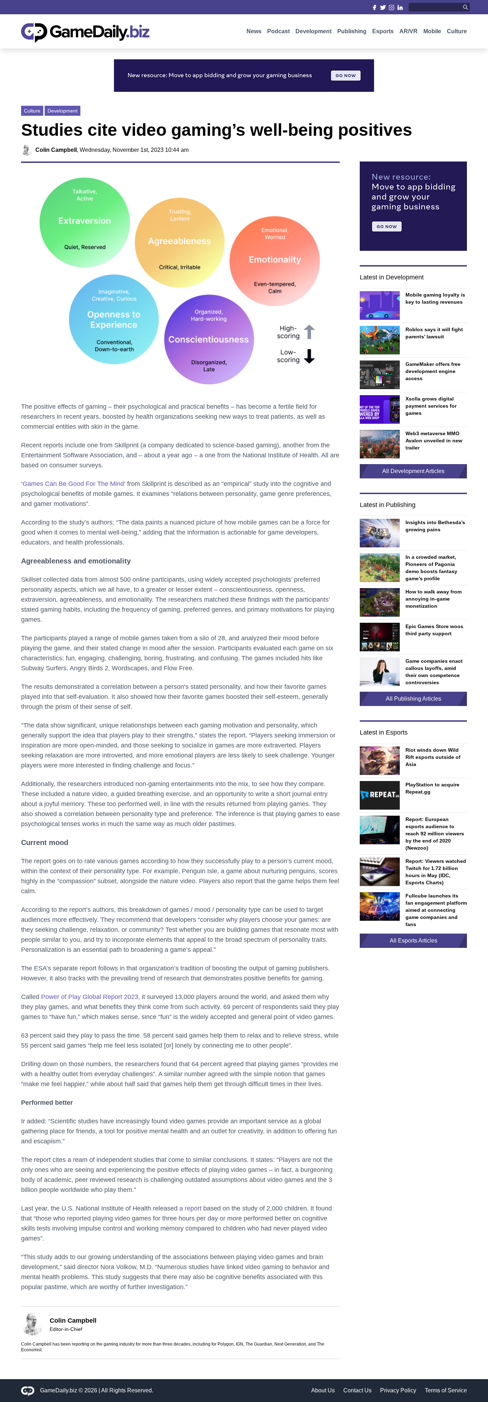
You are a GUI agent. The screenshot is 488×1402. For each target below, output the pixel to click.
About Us (323, 1390)
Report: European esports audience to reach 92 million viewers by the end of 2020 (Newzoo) (434, 833)
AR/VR (408, 31)
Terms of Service (446, 1390)
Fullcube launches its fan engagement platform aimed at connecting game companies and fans (436, 910)
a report (190, 1208)
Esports (383, 31)
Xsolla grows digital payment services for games (431, 406)
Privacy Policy (398, 1390)
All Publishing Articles (413, 699)
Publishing (352, 31)
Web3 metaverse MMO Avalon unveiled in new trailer (433, 441)
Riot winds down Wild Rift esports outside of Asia (432, 757)
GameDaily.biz (58, 1390)
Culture (457, 31)
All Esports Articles (413, 941)
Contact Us (357, 1390)
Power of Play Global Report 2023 (89, 996)
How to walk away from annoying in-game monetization (433, 599)
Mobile (432, 31)
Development (313, 31)
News (254, 31)
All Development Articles (413, 471)
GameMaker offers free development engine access (432, 371)
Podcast (278, 31)
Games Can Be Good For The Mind (73, 483)
